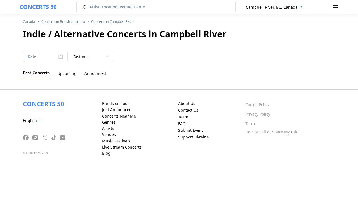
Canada (29, 21)
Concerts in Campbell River (112, 21)
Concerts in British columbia (63, 21)
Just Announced (117, 109)
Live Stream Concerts (122, 147)
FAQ (182, 123)
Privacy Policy (257, 114)
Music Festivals (116, 140)
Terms (251, 123)
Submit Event (190, 130)
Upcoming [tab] (67, 73)
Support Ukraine (193, 137)
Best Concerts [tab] (36, 72)
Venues (109, 134)
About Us (186, 103)
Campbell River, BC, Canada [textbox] (272, 7)
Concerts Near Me (119, 116)
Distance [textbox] (81, 56)
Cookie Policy (257, 104)
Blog (106, 153)
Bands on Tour (115, 103)
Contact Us (188, 110)
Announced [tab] (95, 73)
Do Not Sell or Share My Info (271, 132)
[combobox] (274, 7)
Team (183, 116)
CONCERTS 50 (38, 7)
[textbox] (33, 120)
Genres (109, 122)
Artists (108, 128)
